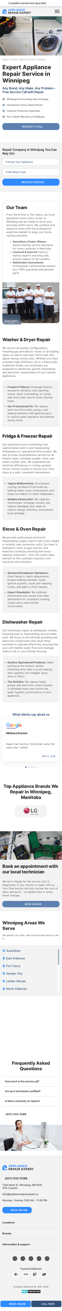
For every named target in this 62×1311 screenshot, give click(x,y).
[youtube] (15, 1258)
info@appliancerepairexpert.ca (20, 1194)
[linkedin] (47, 1258)
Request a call (32, 126)
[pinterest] (31, 1258)
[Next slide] (56, 767)
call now (48, 1303)
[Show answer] (56, 1082)
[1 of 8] (31, 811)
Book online (33, 904)
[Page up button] (54, 1295)
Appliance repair (10, 59)
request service (33, 182)
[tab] (25, 767)
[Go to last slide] (4, 767)
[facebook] (22, 1258)
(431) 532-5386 (16, 1114)
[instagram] (39, 1258)
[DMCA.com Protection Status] (31, 1291)
